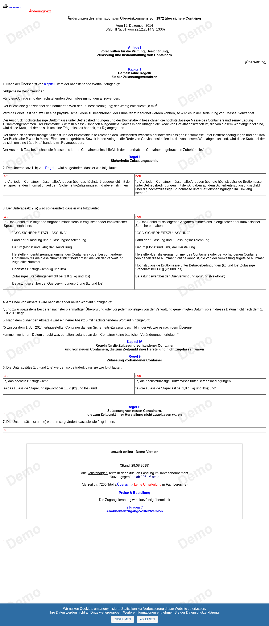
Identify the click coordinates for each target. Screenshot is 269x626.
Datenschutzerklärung (202, 612)
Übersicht (124, 484)
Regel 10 (134, 407)
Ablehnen (147, 619)
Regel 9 (135, 356)
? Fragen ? (135, 507)
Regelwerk (14, 7)
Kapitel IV (134, 342)
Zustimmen (122, 619)
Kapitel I (134, 69)
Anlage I (134, 47)
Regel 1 (51, 168)
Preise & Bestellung (134, 492)
